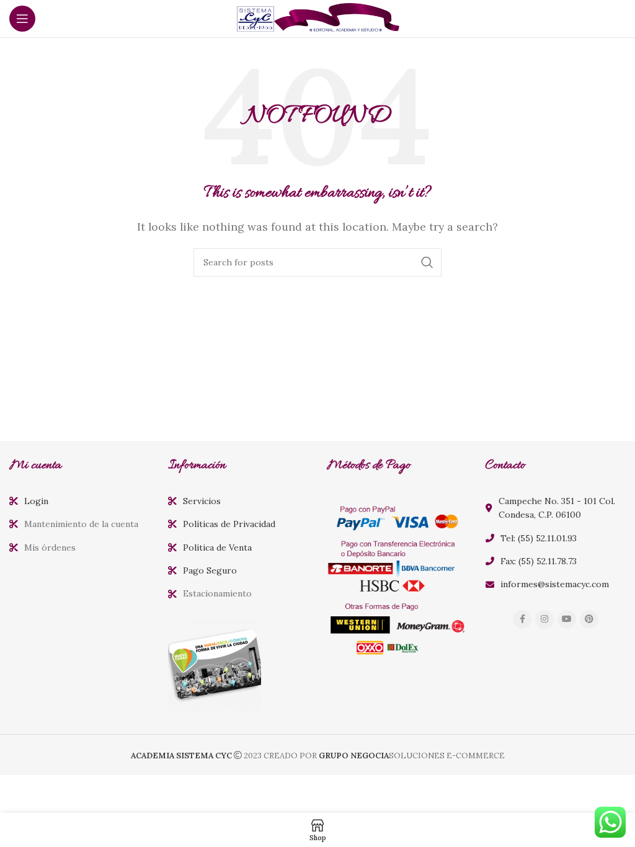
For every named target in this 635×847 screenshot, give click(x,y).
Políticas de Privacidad (229, 524)
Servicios (202, 501)
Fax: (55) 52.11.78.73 (538, 561)
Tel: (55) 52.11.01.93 (538, 538)
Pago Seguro (210, 570)
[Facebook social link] (522, 619)
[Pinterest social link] (589, 619)
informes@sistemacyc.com (554, 584)
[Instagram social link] (544, 619)
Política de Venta (217, 547)
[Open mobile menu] (22, 18)
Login (36, 501)
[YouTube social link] (566, 619)
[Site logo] (317, 17)
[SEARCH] (427, 262)
